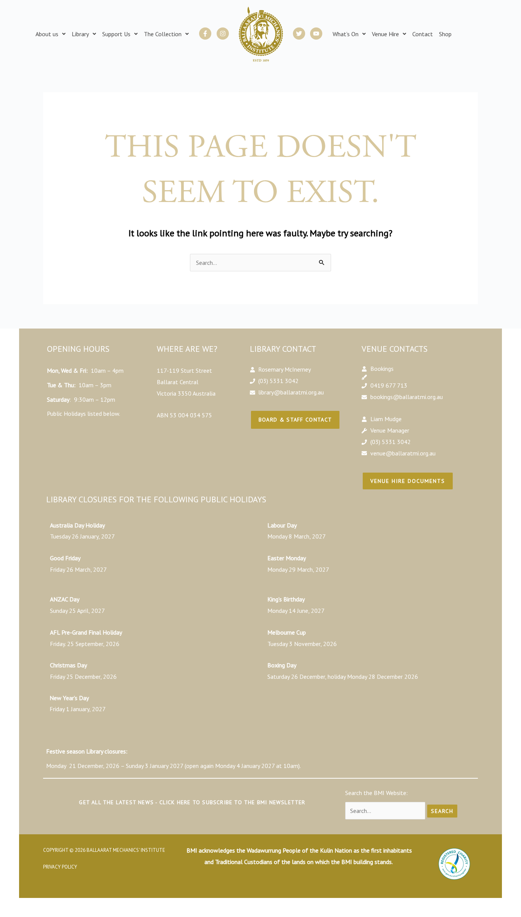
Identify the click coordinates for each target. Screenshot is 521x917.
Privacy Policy (60, 867)
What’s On (346, 34)
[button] (50, 34)
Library (80, 34)
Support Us (116, 34)
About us (46, 34)
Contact (422, 34)
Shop (445, 34)
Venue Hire (385, 34)
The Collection (163, 34)
